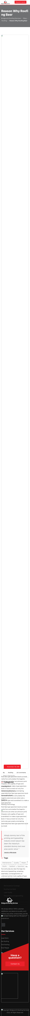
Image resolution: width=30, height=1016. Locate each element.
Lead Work (4, 938)
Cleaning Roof (6, 786)
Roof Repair (5, 948)
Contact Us (15, 964)
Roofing (4, 800)
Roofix (4, 866)
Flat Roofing (5, 944)
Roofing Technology (8, 804)
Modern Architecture (8, 791)
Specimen (21, 866)
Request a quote (20, 2)
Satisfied (12, 866)
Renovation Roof (6, 795)
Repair (24, 863)
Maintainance (6, 863)
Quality (16, 863)
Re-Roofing (5, 941)
